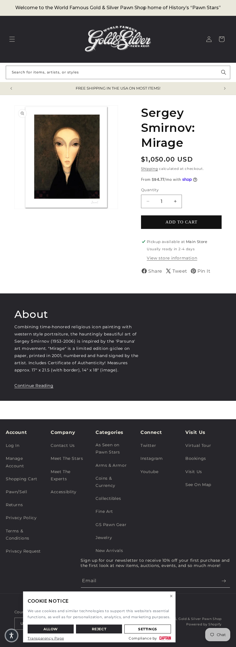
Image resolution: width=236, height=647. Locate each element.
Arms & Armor (111, 465)
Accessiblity (63, 491)
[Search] (223, 72)
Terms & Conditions (17, 534)
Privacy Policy (21, 517)
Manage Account (15, 462)
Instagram (151, 458)
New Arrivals (109, 550)
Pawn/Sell (16, 491)
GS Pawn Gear (111, 524)
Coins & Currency (105, 482)
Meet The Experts (61, 475)
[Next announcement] (224, 88)
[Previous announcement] (11, 88)
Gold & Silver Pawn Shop (200, 619)
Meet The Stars (67, 458)
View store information (172, 258)
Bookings (195, 458)
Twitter (148, 445)
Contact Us (63, 445)
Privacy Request (23, 551)
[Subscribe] (223, 581)
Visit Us (193, 471)
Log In (13, 445)
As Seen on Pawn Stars (108, 448)
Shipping (149, 168)
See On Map (198, 484)
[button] (12, 39)
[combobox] (118, 72)
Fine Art (104, 511)
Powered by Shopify (204, 624)
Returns (14, 504)
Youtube (149, 471)
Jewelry (104, 537)
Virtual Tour (198, 445)
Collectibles (108, 498)
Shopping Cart (21, 478)
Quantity (150, 189)
